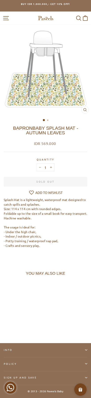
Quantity (46, 159)
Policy (10, 363)
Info (8, 350)
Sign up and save (20, 377)
